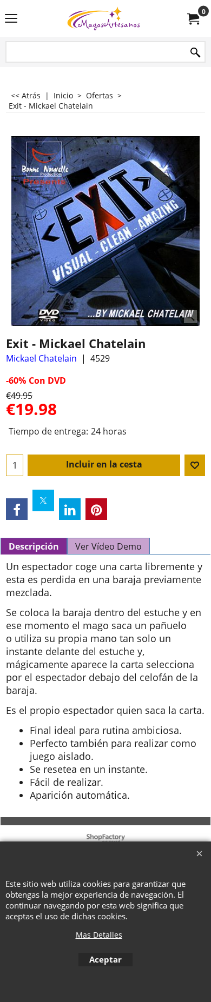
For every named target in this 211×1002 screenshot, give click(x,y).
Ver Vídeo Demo (108, 546)
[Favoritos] (194, 465)
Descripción (34, 546)
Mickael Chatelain (41, 358)
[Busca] (195, 52)
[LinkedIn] (70, 509)
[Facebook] (17, 509)
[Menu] (11, 19)
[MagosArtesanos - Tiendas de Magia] (103, 18)
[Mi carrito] (192, 18)
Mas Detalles (99, 935)
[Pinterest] (96, 509)
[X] (43, 500)
